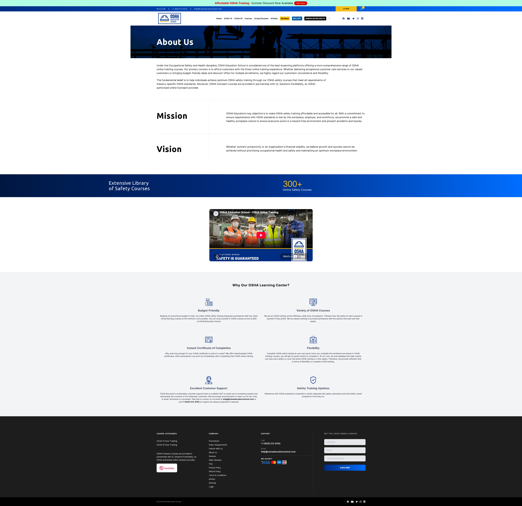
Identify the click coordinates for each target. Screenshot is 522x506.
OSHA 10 (228, 18)
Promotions (214, 441)
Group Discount (261, 18)
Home (219, 18)
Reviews (285, 18)
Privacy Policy (215, 467)
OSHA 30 (238, 18)
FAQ (211, 463)
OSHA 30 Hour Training (167, 444)
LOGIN (346, 8)
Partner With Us (216, 448)
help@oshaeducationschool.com (208, 9)
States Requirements (218, 444)
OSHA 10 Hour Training (167, 441)
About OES (161, 9)
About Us (213, 452)
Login (211, 486)
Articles (274, 18)
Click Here (300, 3)
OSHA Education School (172, 502)
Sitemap (212, 483)
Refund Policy (215, 471)
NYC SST (297, 18)
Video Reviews (215, 460)
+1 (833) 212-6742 (179, 9)
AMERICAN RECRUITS (315, 18)
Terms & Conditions (217, 475)
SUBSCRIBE (345, 467)
